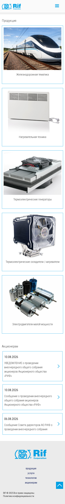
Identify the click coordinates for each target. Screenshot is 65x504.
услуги (31, 473)
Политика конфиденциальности (18, 496)
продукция (31, 468)
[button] (57, 7)
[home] (14, 7)
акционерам (31, 482)
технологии (31, 477)
